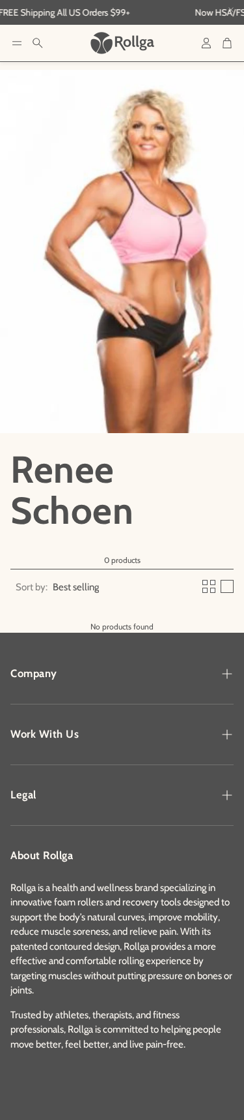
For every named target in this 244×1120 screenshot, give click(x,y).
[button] (16, 43)
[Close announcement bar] (231, 10)
